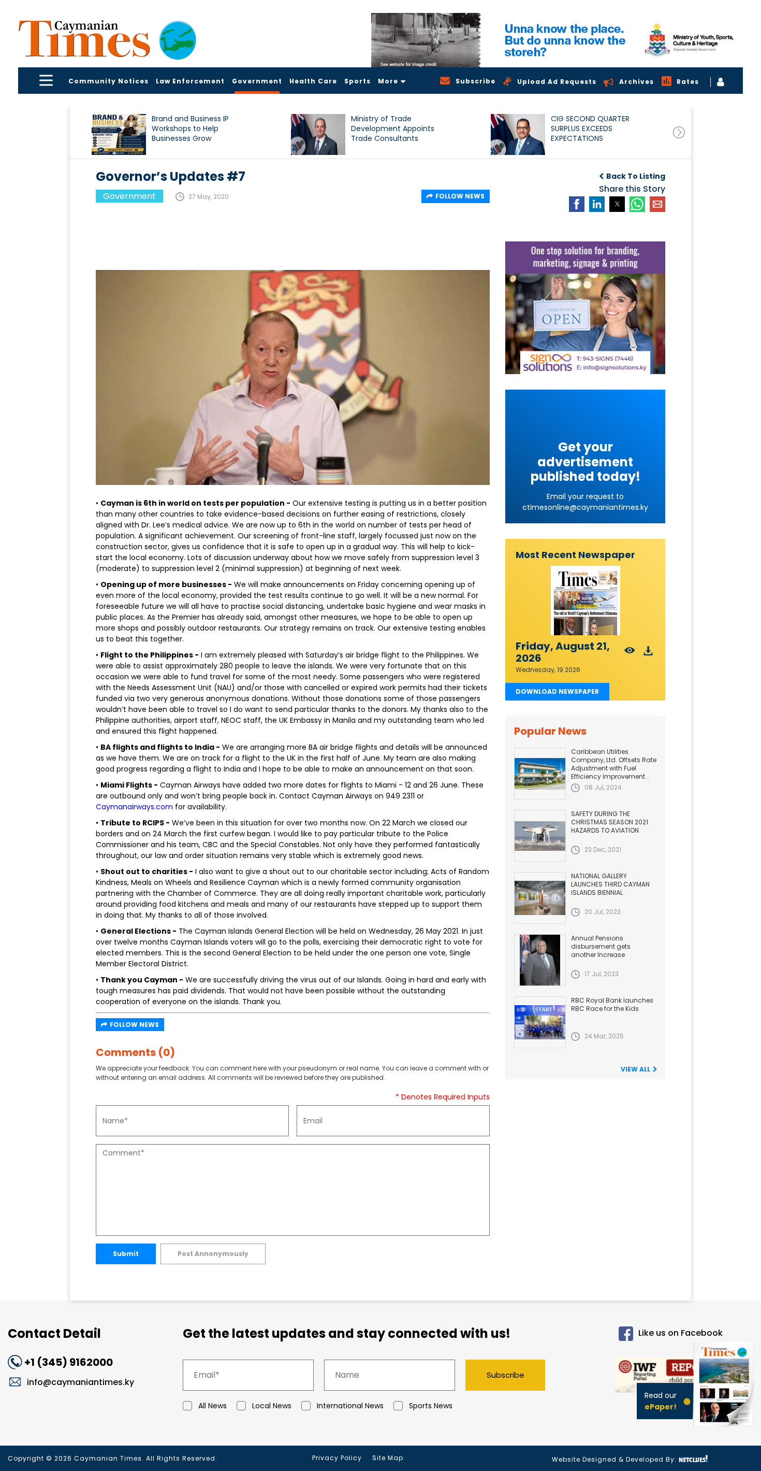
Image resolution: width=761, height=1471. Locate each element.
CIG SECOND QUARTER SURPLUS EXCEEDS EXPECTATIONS (590, 129)
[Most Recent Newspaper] (585, 601)
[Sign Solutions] (585, 307)
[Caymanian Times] (107, 39)
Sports (357, 81)
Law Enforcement (190, 81)
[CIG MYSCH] (557, 40)
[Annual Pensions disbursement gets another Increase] (540, 960)
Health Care (313, 81)
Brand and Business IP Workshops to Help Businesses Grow (190, 129)
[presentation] (679, 132)
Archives (636, 81)
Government (257, 81)
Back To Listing (635, 176)
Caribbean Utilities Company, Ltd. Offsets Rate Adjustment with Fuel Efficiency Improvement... (613, 764)
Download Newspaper (557, 691)
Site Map (387, 1457)
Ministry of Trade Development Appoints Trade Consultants (392, 129)
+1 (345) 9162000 (68, 1362)
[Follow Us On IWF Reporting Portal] (643, 1376)
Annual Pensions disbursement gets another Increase (601, 946)
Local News (271, 1406)
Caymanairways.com (134, 807)
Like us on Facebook (680, 1333)
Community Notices (108, 81)
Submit (126, 1253)
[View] (629, 654)
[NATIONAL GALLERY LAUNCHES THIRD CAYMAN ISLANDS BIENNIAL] (540, 898)
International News (350, 1406)
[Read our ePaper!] (725, 1429)
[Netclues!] (693, 1459)
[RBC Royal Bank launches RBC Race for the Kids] (540, 1022)
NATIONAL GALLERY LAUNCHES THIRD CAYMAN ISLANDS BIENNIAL (610, 884)
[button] (119, 134)
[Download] (648, 654)
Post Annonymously (213, 1253)
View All (635, 1069)
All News (212, 1406)
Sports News (430, 1406)
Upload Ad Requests (556, 81)
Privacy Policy (337, 1457)
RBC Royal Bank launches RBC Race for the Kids (612, 1004)
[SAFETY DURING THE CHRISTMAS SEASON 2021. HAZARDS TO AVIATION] (540, 835)
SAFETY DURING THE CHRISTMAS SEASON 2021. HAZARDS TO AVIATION (610, 822)
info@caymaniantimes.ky (80, 1382)
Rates (688, 81)
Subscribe (505, 1374)
